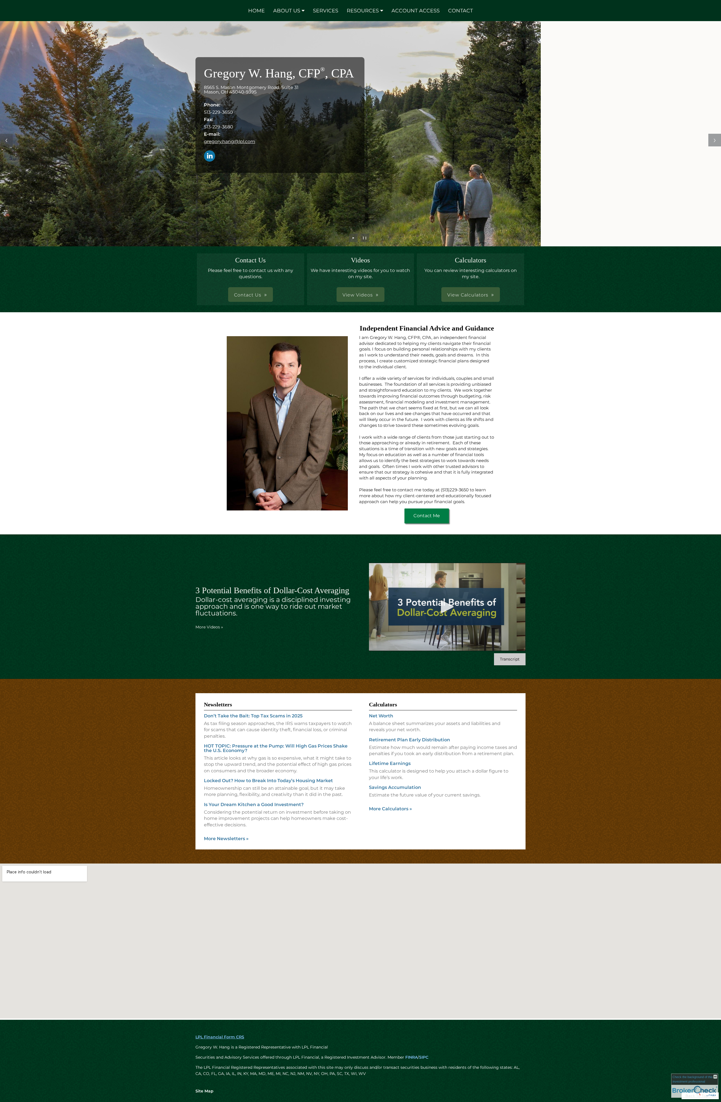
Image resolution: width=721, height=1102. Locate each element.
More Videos (209, 627)
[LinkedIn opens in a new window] (209, 156)
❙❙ (364, 238)
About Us (286, 11)
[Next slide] (714, 140)
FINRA (411, 1057)
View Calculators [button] (467, 295)
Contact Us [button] (247, 295)
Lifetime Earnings (390, 763)
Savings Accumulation (395, 787)
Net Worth (381, 716)
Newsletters (218, 704)
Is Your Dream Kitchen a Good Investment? (254, 804)
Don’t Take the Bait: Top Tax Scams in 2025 (253, 716)
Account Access (415, 11)
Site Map (204, 1091)
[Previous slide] (6, 140)
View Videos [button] (357, 295)
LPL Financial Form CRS (219, 1036)
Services (325, 11)
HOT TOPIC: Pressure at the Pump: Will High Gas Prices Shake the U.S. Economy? (276, 748)
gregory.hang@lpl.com (229, 141)
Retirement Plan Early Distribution (409, 739)
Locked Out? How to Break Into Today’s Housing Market (268, 780)
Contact (460, 11)
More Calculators (390, 808)
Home (256, 11)
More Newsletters (226, 838)
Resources (363, 11)
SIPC (423, 1057)
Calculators (383, 704)
